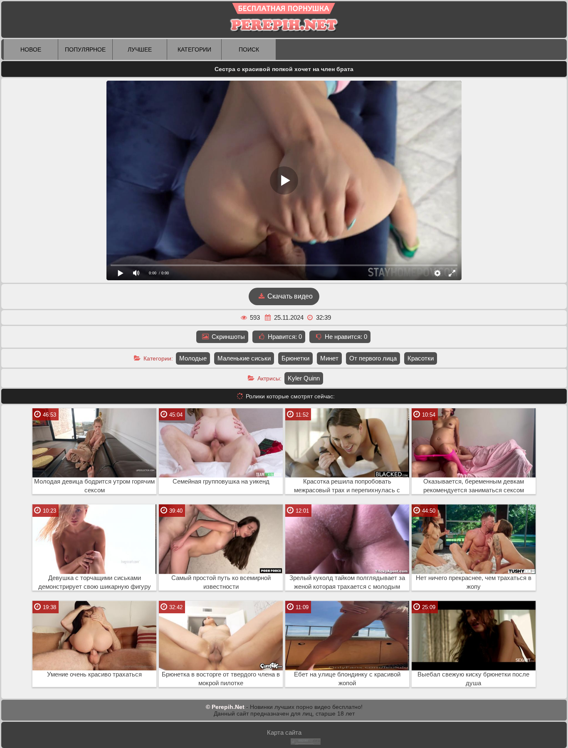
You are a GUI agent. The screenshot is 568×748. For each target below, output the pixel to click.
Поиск (249, 49)
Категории (194, 49)
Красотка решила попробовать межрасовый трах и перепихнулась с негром (347, 486)
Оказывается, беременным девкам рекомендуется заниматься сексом (473, 486)
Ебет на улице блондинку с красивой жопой (347, 678)
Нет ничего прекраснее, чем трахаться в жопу (473, 582)
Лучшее (140, 49)
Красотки (420, 358)
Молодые (193, 358)
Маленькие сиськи (244, 358)
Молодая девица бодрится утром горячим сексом (94, 486)
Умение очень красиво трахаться (94, 674)
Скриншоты (227, 336)
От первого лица (373, 358)
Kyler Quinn (304, 378)
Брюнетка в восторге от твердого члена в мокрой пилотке (221, 678)
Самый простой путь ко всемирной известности (221, 582)
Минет (329, 358)
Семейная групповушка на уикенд (221, 481)
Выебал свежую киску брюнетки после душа (473, 678)
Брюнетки (295, 358)
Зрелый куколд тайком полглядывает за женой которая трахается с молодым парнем (347, 582)
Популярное (85, 49)
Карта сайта (284, 732)
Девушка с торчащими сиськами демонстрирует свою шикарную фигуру (94, 582)
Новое (30, 49)
